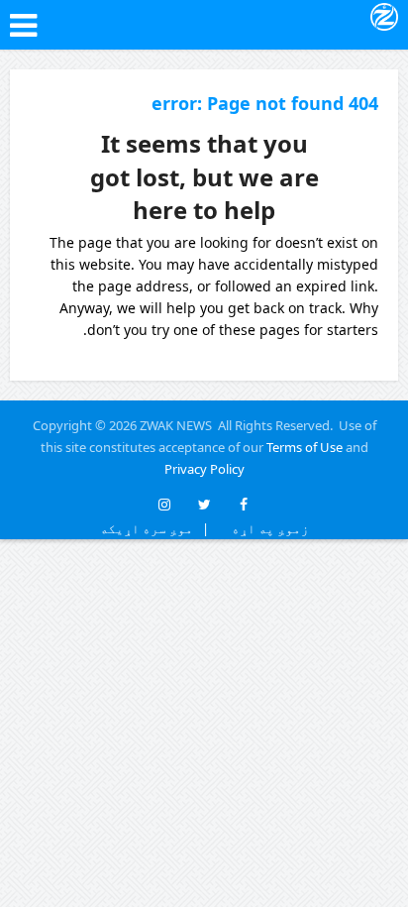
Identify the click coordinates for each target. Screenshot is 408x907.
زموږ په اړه (266, 528)
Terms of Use (304, 447)
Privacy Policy (204, 469)
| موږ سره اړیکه (154, 528)
